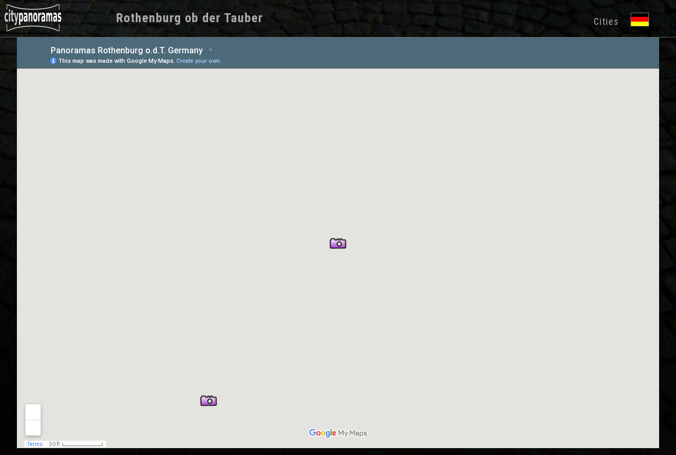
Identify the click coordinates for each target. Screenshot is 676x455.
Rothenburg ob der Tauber (189, 18)
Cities (606, 21)
